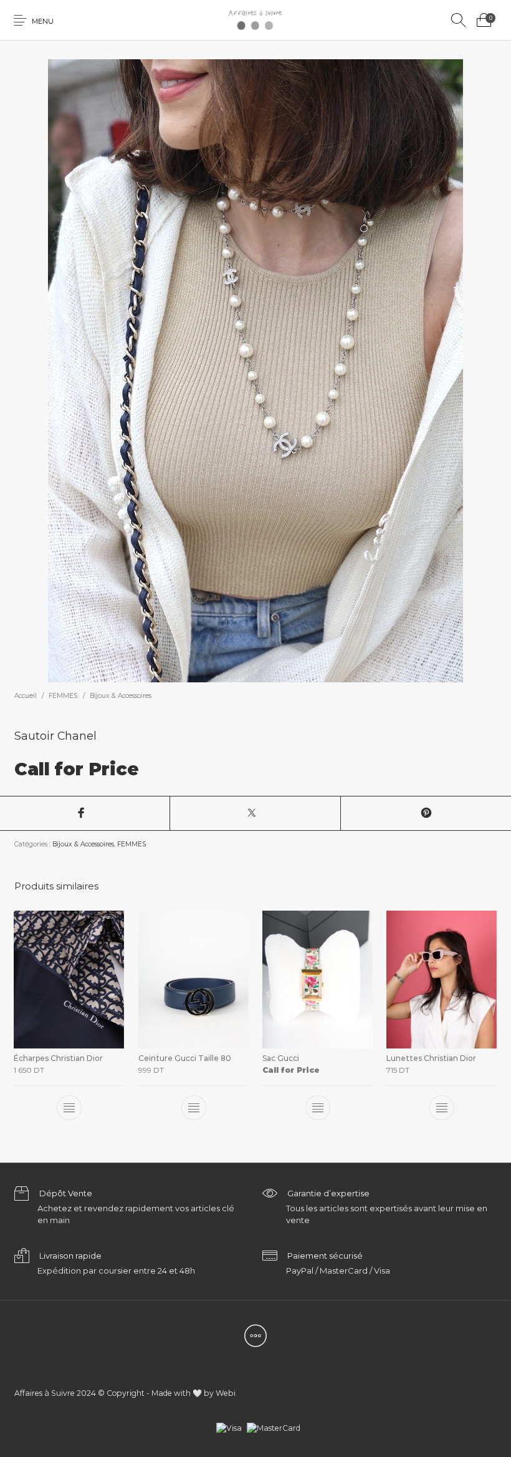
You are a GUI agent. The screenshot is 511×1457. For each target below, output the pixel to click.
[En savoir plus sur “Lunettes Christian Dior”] (441, 1107)
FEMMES (63, 696)
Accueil (25, 696)
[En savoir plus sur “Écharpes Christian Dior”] (69, 1107)
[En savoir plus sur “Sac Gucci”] (317, 1107)
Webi (226, 1393)
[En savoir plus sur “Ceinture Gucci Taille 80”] (193, 1107)
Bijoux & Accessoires (120, 696)
